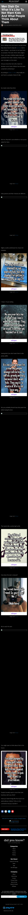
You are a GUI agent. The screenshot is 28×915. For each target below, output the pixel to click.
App (14, 865)
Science (14, 853)
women (19, 48)
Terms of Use (14, 882)
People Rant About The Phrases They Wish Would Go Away (18, 829)
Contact (14, 878)
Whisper (16, 129)
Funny (14, 850)
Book (14, 863)
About (14, 874)
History (14, 855)
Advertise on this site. (8, 910)
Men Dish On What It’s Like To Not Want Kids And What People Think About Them (17, 39)
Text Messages (14, 867)
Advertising (14, 876)
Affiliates (14, 886)
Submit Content (14, 884)
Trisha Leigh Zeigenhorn (8, 25)
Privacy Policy (14, 880)
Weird (14, 848)
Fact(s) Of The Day (14, 861)
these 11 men (12, 72)
